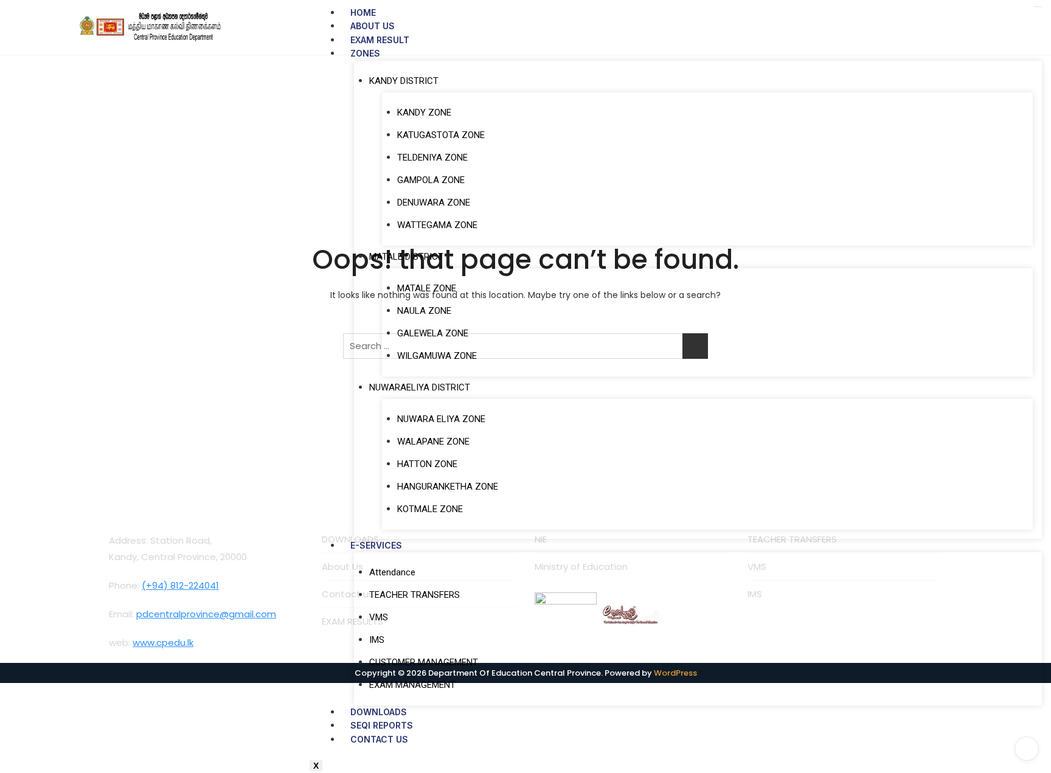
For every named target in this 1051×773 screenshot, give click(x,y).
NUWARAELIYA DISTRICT (419, 387)
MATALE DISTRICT (406, 256)
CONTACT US (379, 739)
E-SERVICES (376, 545)
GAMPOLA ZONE (431, 180)
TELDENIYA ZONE (432, 157)
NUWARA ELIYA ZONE (441, 419)
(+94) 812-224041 (180, 585)
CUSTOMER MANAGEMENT (423, 662)
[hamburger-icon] (1038, 6)
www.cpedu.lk (163, 642)
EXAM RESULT (379, 40)
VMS (378, 617)
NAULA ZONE (424, 310)
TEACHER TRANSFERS (414, 594)
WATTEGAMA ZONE (437, 225)
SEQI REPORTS (381, 725)
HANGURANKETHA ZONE (447, 486)
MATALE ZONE (426, 288)
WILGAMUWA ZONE (437, 355)
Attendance (392, 572)
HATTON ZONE (427, 464)
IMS (376, 639)
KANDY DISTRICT (404, 80)
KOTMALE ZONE (430, 509)
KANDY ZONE (424, 112)
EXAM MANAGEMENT (412, 684)
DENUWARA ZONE (433, 202)
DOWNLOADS (378, 712)
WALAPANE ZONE (433, 441)
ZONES (365, 53)
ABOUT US (372, 26)
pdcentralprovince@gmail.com (206, 614)
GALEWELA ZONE (432, 333)
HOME (363, 12)
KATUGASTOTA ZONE (441, 135)
